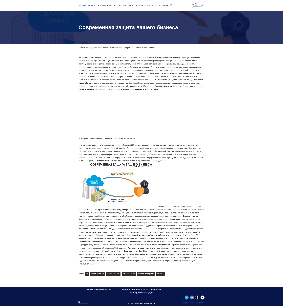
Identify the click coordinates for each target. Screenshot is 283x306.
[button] (171, 5)
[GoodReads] (203, 297)
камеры (160, 274)
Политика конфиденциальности (98, 290)
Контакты (163, 5)
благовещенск (129, 274)
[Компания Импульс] (198, 5)
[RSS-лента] (197, 297)
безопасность (113, 274)
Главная (82, 5)
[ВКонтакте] (192, 297)
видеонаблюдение (146, 274)
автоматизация (97, 274)
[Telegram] (187, 297)
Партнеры (151, 5)
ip (87, 274)
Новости (92, 5)
